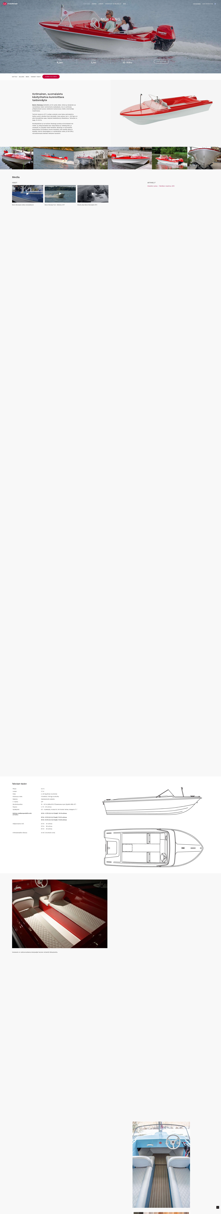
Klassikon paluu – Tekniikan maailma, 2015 (160, 186)
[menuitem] (87, 4)
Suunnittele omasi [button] (51, 76)
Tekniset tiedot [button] (36, 76)
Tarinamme (197, 4)
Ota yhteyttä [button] (161, 61)
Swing (94, 4)
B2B (124, 4)
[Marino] (10, 3)
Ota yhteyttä (208, 4)
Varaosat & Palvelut (113, 4)
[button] (27, 194)
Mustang (86, 4)
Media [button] (27, 76)
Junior (100, 4)
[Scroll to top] (217, 1207)
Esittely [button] (14, 76)
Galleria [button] (21, 76)
